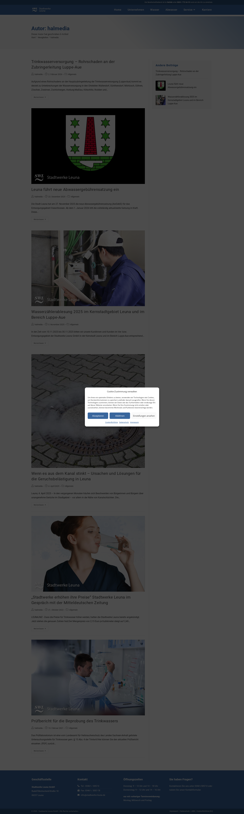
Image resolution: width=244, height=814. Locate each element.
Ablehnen (120, 415)
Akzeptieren (98, 415)
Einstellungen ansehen (144, 415)
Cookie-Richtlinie (111, 422)
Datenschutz (124, 422)
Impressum (134, 422)
